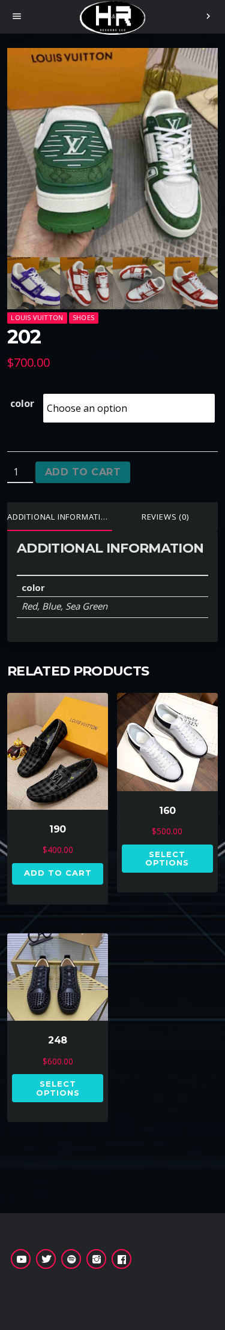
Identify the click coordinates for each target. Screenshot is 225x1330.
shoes (83, 317)
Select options (167, 858)
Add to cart (83, 472)
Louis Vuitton (37, 317)
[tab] (60, 516)
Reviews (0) (165, 516)
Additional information (60, 516)
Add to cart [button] (58, 872)
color (22, 403)
